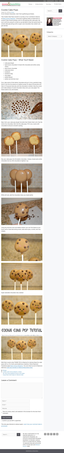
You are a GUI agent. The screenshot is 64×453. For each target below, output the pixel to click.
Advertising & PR (50, 0)
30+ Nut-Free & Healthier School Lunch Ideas (13, 373)
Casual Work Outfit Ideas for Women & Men (13, 374)
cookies (5, 371)
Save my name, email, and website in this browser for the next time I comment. (22, 412)
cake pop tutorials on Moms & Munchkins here (19, 367)
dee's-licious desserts (12, 371)
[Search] (60, 10)
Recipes (30, 4)
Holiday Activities (39, 4)
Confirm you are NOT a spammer (11, 420)
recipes (20, 371)
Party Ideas (48, 4)
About (45, 0)
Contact (60, 0)
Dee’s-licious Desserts (9, 18)
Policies (56, 0)
